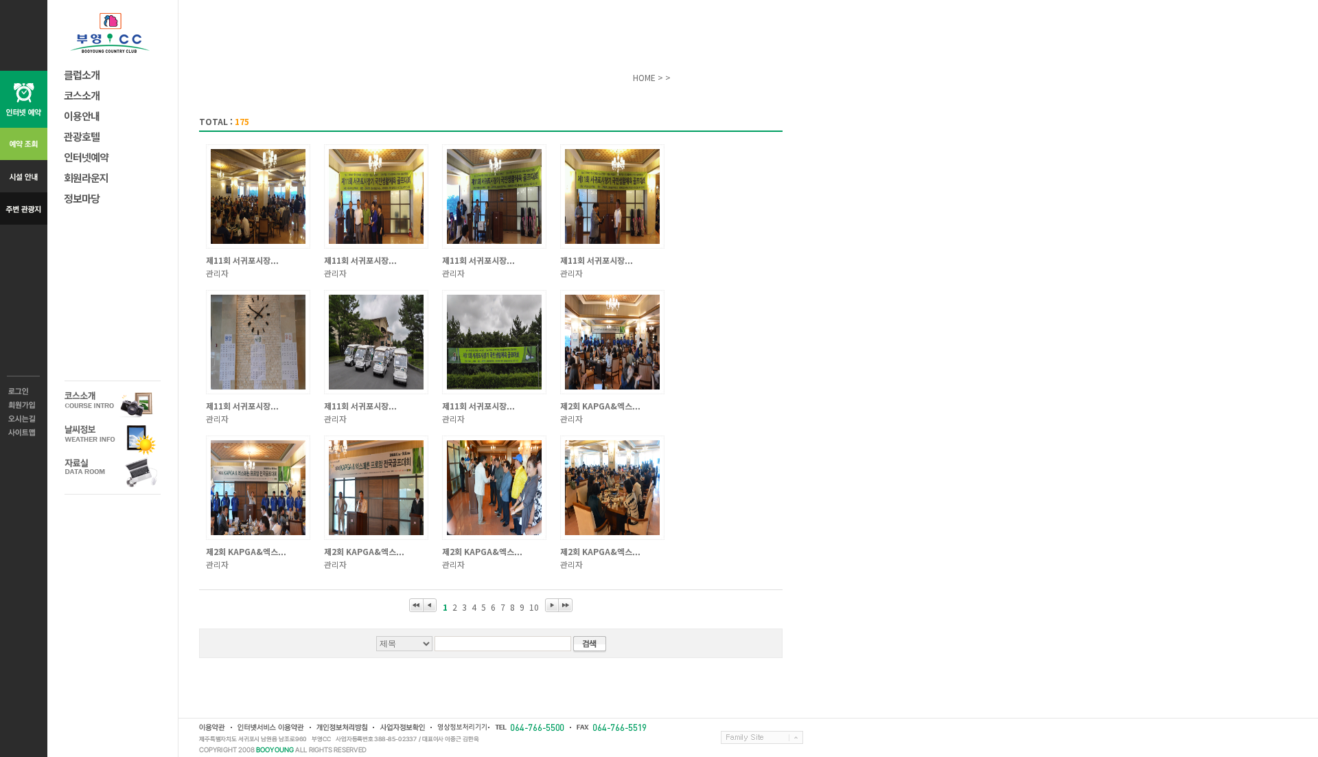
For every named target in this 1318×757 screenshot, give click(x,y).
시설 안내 (23, 176)
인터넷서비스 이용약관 (270, 727)
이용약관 (212, 727)
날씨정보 (113, 438)
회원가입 (23, 405)
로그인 (23, 391)
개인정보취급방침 (341, 727)
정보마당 (82, 198)
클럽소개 (82, 74)
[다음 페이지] (552, 605)
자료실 (113, 472)
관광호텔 (82, 136)
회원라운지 (86, 177)
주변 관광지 (23, 208)
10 (534, 607)
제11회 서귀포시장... (242, 260)
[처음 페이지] (416, 605)
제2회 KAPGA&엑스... (600, 405)
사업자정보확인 (401, 727)
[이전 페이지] (430, 605)
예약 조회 (23, 144)
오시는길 (23, 419)
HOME (644, 77)
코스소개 (82, 95)
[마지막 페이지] (566, 605)
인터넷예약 (86, 157)
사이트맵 (23, 433)
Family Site (762, 737)
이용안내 (82, 116)
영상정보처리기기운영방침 (459, 727)
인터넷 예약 (23, 99)
